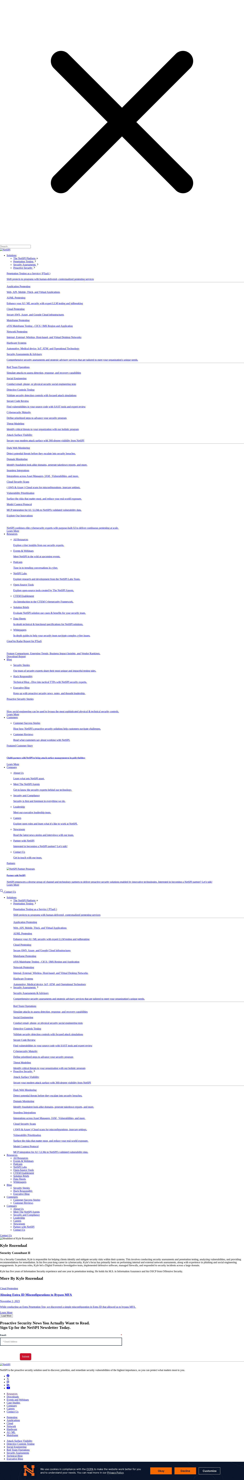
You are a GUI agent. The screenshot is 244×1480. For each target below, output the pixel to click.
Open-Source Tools (23, 1170)
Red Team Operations (18, 1449)
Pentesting (12, 1417)
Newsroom (19, 1223)
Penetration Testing (23, 261)
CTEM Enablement (23, 1173)
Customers (12, 717)
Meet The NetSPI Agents (26, 1211)
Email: (61, 1335)
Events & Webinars (23, 1161)
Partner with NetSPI (23, 1226)
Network (11, 1426)
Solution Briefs (21, 1176)
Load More (6, 1316)
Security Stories (21, 1188)
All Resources (20, 1158)
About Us (18, 1208)
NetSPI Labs (20, 1167)
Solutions (11, 255)
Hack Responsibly (23, 1191)
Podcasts (17, 1164)
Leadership (19, 1217)
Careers (17, 1220)
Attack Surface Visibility (19, 1440)
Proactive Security (23, 267)
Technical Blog (15, 1455)
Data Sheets (19, 1179)
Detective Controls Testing (21, 1443)
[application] (122, 1471)
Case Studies (13, 1402)
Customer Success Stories (26, 1199)
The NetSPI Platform (24, 258)
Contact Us (10, 891)
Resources (12, 533)
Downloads (13, 1396)
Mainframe (12, 1435)
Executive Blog (21, 1194)
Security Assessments (24, 264)
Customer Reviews (23, 1202)
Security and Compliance (26, 1214)
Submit (25, 1356)
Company (12, 767)
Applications (13, 1420)
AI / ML (11, 1432)
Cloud (10, 1423)
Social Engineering (17, 1446)
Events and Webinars (18, 1399)
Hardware (12, 1429)
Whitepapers (19, 1182)
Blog (9, 659)
